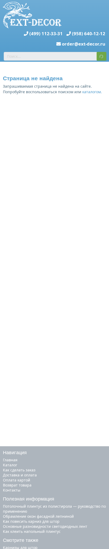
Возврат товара (17, 485)
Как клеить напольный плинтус (32, 531)
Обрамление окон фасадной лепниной (38, 516)
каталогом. (92, 91)
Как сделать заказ (19, 469)
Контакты (11, 490)
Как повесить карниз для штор (31, 521)
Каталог (10, 464)
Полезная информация (28, 499)
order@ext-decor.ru (83, 44)
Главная (10, 459)
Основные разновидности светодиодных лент (45, 526)
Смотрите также (20, 540)
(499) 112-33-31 (46, 33)
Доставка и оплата (20, 474)
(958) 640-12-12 (88, 33)
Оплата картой (16, 480)
